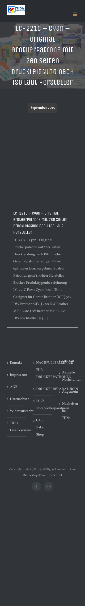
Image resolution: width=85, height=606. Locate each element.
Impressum (16, 375)
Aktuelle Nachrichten (69, 376)
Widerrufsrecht (16, 411)
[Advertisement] (42, 158)
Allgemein (69, 391)
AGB (13, 387)
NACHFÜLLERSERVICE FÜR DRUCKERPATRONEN (43, 370)
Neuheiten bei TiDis (69, 411)
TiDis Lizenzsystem (16, 427)
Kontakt (16, 362)
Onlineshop (30, 475)
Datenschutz (16, 399)
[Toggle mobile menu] (75, 14)
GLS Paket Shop (40, 427)
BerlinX (57, 475)
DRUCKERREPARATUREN (43, 389)
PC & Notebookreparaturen (43, 405)
